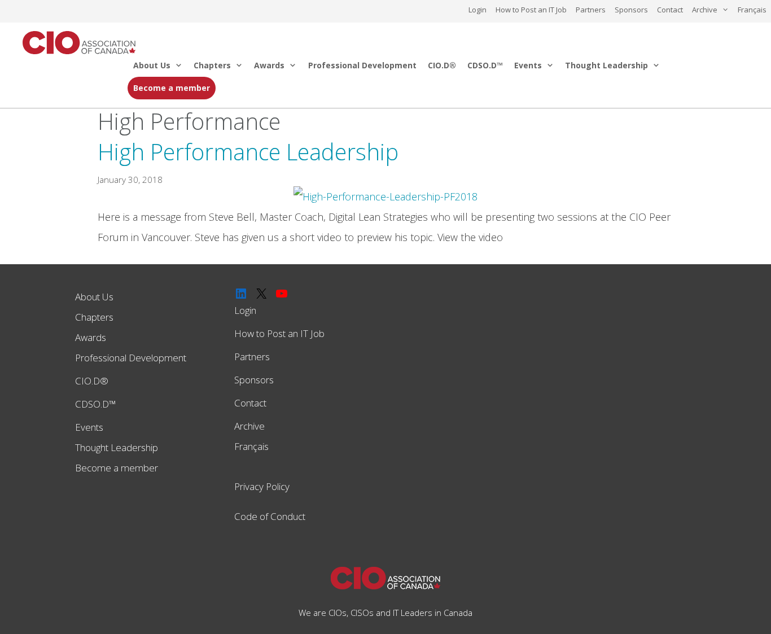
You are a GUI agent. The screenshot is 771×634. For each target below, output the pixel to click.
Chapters (212, 65)
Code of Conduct (269, 516)
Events (528, 65)
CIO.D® (442, 65)
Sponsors (631, 10)
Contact (670, 10)
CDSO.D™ (485, 65)
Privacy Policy (262, 486)
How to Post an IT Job (531, 10)
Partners (591, 10)
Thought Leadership (606, 65)
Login (477, 10)
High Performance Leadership (248, 151)
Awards (269, 65)
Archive (704, 10)
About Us (151, 65)
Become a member (171, 87)
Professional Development (362, 65)
